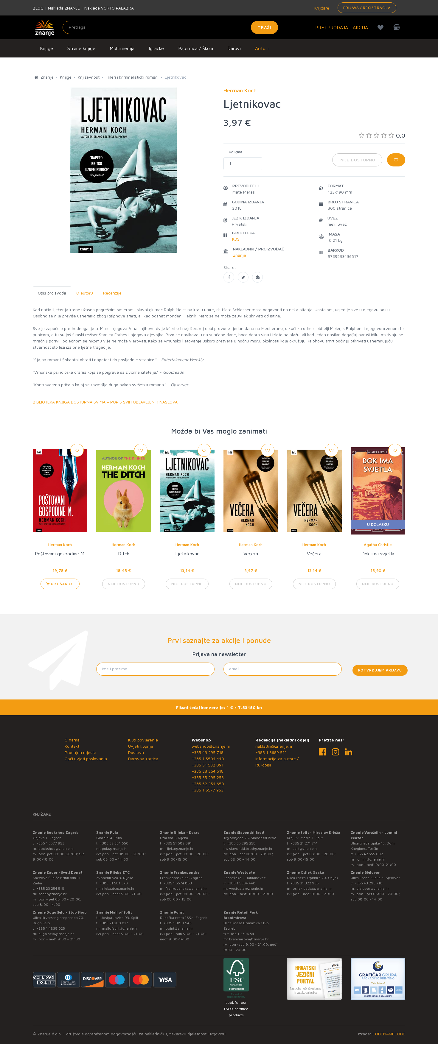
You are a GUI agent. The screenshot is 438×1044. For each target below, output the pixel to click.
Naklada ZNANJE (64, 7)
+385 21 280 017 (114, 923)
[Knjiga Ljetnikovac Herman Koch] (228, 277)
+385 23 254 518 (207, 771)
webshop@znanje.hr (211, 746)
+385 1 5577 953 (207, 789)
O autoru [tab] (84, 292)
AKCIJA (360, 27)
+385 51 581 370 (114, 883)
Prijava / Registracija (367, 7)
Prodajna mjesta (80, 752)
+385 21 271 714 (304, 843)
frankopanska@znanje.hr (186, 888)
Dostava (136, 752)
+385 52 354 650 (208, 783)
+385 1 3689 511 (271, 752)
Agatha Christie (378, 544)
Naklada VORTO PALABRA (109, 7)
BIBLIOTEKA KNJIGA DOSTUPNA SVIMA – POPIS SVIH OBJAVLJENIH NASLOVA (105, 401)
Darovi (234, 48)
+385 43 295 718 (207, 752)
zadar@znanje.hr (52, 894)
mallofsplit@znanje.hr (120, 928)
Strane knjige (81, 48)
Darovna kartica (143, 758)
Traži (264, 27)
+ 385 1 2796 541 (241, 933)
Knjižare (321, 7)
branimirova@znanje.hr (249, 939)
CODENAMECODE (388, 1033)
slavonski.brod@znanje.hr (251, 848)
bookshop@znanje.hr (56, 848)
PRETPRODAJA (331, 27)
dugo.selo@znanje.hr (56, 933)
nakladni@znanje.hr (274, 746)
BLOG (38, 7)
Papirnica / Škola (195, 48)
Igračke (156, 48)
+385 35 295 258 (208, 777)
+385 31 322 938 (305, 883)
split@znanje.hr (305, 848)
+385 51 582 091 (207, 764)
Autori (261, 48)
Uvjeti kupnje (140, 746)
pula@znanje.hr (115, 848)
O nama (72, 739)
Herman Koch (60, 544)
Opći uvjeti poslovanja (86, 758)
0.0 (400, 135)
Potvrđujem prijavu (380, 670)
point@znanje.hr (179, 928)
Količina (235, 151)
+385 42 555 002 (368, 854)
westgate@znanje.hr (246, 888)
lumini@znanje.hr (370, 859)
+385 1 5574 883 (178, 883)
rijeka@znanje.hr (180, 848)
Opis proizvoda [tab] (52, 292)
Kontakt (72, 746)
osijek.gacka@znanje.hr (312, 888)
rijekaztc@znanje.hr (118, 888)
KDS (236, 238)
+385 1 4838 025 (50, 928)
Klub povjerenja (143, 739)
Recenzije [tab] (112, 292)
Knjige (46, 48)
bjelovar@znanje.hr (372, 888)
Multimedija (122, 48)
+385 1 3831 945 (178, 923)
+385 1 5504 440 (208, 758)
